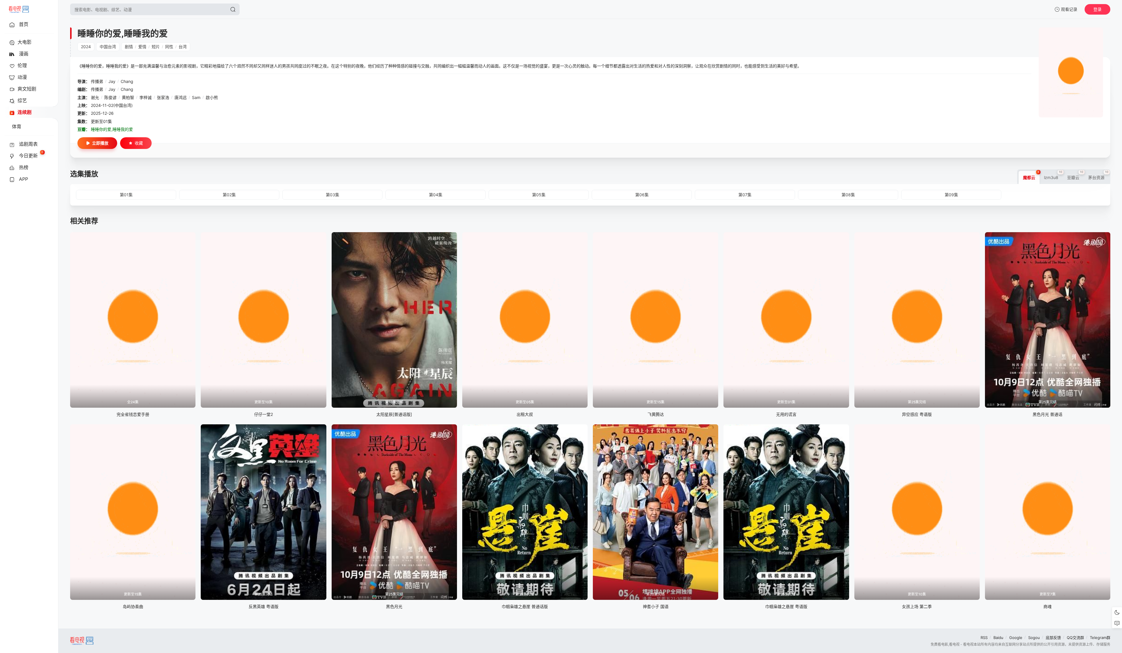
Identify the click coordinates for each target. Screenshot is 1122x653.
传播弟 (97, 81)
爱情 (142, 46)
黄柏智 (128, 97)
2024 (86, 46)
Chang (127, 81)
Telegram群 (1100, 637)
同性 (169, 46)
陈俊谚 (110, 97)
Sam (196, 97)
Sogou (1034, 637)
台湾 (183, 46)
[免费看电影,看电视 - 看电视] (19, 9)
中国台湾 (108, 46)
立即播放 (100, 142)
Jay (111, 81)
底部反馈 (1053, 637)
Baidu (998, 637)
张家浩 (163, 97)
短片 (156, 46)
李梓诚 (145, 97)
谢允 (95, 97)
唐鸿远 (180, 97)
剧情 (129, 46)
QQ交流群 (1075, 637)
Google (1015, 637)
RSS (984, 637)
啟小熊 (212, 97)
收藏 (139, 142)
